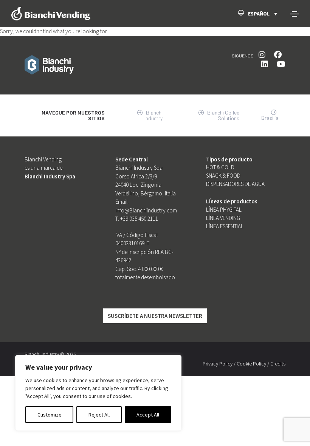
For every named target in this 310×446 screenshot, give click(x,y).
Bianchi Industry (153, 115)
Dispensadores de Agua (235, 183)
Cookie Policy (251, 363)
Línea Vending (223, 217)
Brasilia (270, 118)
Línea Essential (224, 226)
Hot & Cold (220, 167)
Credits (277, 363)
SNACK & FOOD (223, 175)
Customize (49, 414)
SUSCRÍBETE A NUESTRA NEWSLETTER (155, 315)
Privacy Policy (217, 363)
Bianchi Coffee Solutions (222, 115)
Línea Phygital (224, 209)
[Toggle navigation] (294, 14)
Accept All (147, 414)
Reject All (99, 414)
